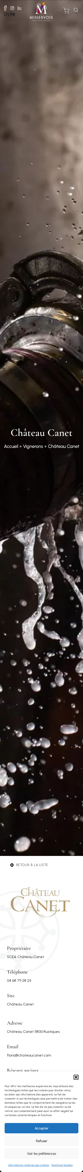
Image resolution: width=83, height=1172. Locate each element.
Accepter (41, 1128)
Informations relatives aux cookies (28, 1165)
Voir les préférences (41, 1154)
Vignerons (33, 446)
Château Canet (20, 1004)
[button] (76, 1077)
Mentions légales (62, 1165)
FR (12, 14)
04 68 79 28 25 (19, 980)
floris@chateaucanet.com (29, 1055)
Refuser (41, 1141)
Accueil (11, 446)
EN (6, 14)
